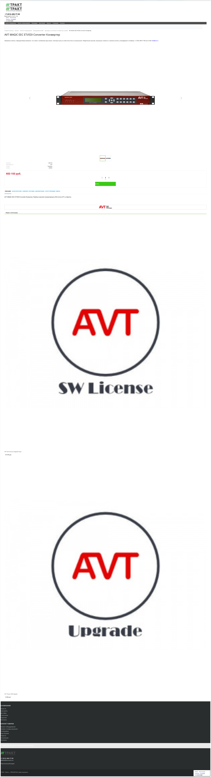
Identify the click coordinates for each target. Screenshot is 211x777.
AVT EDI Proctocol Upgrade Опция (13, 451)
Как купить (4, 711)
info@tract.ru (155, 40)
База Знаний (42, 23)
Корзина (8, 19)
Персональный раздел (7, 764)
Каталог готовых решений (24, 23)
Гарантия (4, 717)
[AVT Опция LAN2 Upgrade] (105, 575)
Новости (49, 23)
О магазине (4, 715)
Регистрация (13, 17)
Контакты (62, 23)
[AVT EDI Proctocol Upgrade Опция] (105, 332)
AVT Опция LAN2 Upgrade (11, 694)
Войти (7, 17)
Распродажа (34, 23)
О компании (55, 23)
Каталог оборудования (10, 23)
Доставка (4, 713)
